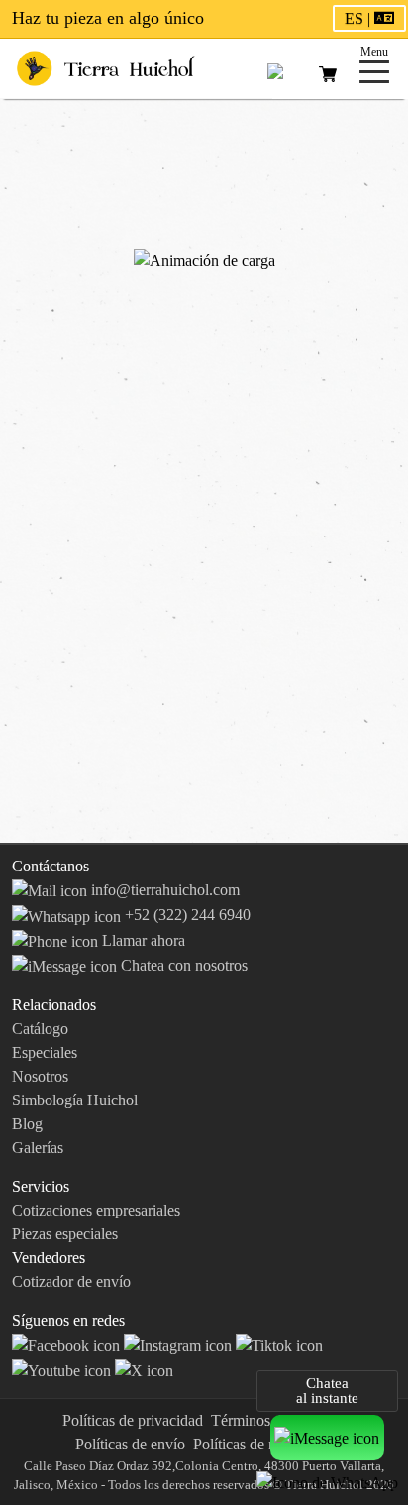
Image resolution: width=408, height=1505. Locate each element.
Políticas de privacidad (132, 1420)
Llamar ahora (141, 940)
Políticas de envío (130, 1444)
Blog (27, 1123)
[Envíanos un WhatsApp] (327, 1481)
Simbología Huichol (75, 1100)
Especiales (44, 1052)
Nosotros (40, 1076)
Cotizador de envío (71, 1281)
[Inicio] (106, 66)
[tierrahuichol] (180, 1343)
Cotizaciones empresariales (96, 1210)
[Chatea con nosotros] (327, 1437)
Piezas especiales (65, 1233)
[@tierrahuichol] (279, 1343)
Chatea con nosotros (182, 965)
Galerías (37, 1147)
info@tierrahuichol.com (163, 889)
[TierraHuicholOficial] (68, 1343)
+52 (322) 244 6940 (186, 914)
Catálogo (40, 1028)
